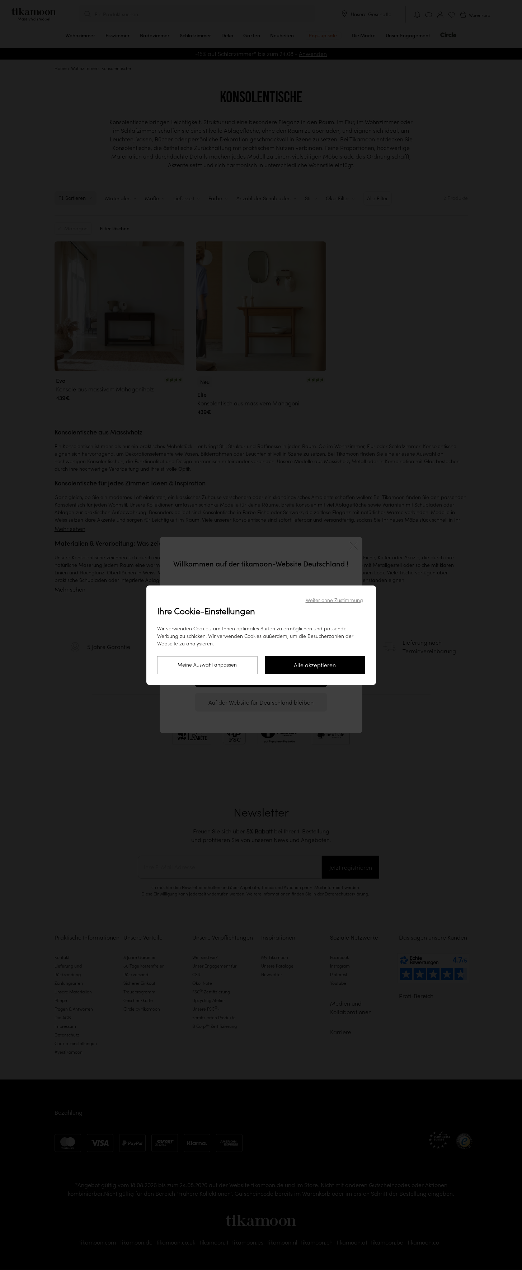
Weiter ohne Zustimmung (334, 600)
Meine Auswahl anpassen (207, 665)
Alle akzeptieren (315, 665)
